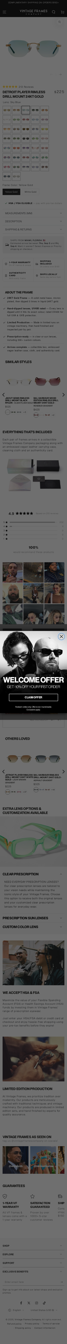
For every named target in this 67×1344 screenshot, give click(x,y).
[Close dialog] (61, 636)
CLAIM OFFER (33, 697)
